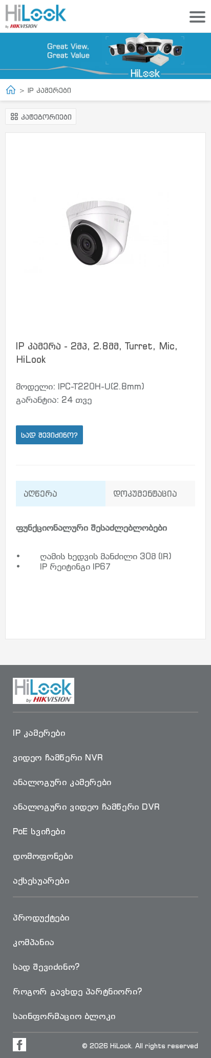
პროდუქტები (41, 917)
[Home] (10, 89)
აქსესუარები (41, 880)
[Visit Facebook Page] (19, 1044)
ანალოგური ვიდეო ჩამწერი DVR (86, 806)
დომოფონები (43, 856)
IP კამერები (49, 90)
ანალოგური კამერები (62, 782)
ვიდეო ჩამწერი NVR (58, 757)
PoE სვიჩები (39, 831)
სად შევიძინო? (49, 434)
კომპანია (33, 942)
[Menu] (197, 17)
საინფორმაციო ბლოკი (64, 1016)
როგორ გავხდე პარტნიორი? (77, 991)
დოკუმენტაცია (145, 493)
